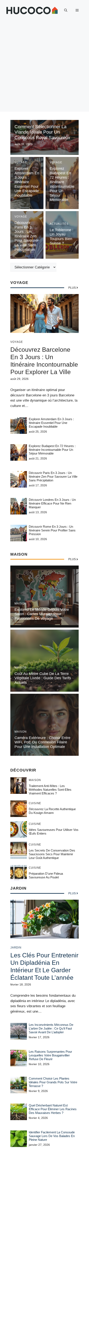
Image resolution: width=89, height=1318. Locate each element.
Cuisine (35, 803)
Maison (20, 603)
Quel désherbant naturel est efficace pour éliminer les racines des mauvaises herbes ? (53, 1109)
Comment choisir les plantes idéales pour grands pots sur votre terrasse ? (53, 1082)
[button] (65, 10)
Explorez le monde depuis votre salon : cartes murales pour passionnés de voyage (41, 614)
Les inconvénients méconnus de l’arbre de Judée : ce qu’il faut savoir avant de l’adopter (51, 1028)
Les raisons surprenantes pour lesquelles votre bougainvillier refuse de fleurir (50, 1055)
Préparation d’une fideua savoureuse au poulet (46, 875)
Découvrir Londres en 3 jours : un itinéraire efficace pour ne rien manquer (52, 503)
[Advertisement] (44, 67)
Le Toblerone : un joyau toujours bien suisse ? (61, 236)
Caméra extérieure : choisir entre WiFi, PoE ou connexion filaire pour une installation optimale (42, 742)
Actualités (59, 223)
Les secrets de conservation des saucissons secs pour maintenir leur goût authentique (52, 854)
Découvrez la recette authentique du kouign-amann (52, 810)
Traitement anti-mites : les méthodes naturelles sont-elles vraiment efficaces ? (50, 789)
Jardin (15, 947)
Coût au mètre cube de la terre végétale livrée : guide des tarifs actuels (42, 678)
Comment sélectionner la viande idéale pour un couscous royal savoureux (42, 132)
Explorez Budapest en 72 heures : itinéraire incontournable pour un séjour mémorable (62, 184)
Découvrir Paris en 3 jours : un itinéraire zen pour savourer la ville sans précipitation (26, 236)
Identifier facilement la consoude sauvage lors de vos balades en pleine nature (52, 1135)
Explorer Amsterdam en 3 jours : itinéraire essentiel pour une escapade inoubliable (26, 181)
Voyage (20, 162)
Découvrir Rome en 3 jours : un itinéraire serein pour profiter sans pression (52, 530)
